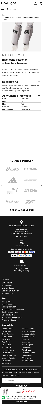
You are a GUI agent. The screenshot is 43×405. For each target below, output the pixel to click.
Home (4, 15)
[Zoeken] (8, 9)
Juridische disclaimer (10, 312)
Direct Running (8, 334)
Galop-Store (6, 344)
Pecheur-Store (28, 328)
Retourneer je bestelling (21, 271)
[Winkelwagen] (41, 3)
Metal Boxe (13, 55)
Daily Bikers (6, 331)
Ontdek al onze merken (21, 210)
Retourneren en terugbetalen (13, 309)
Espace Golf (6, 339)
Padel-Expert (7, 363)
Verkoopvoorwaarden (10, 306)
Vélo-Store (26, 358)
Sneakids (26, 342)
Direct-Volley (7, 336)
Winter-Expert (27, 360)
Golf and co (6, 347)
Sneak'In (25, 339)
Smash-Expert (28, 336)
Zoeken (13, 9)
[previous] (1, 185)
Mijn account (7, 282)
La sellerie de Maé (9, 355)
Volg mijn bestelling (9, 288)
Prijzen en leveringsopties (12, 317)
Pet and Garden (28, 331)
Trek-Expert (26, 350)
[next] (41, 185)
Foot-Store (6, 342)
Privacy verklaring (9, 320)
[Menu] (2, 9)
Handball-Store (8, 350)
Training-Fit (26, 347)
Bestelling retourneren (10, 290)
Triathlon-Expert (28, 352)
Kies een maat (21, 402)
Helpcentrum (7, 285)
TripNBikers (27, 355)
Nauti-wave (6, 360)
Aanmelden (21, 386)
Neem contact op (21, 229)
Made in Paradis (8, 358)
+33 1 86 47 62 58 (21, 236)
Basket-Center (7, 328)
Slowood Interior (28, 334)
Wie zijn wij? (6, 301)
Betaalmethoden (8, 314)
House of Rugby (8, 352)
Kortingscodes (7, 293)
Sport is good (27, 344)
